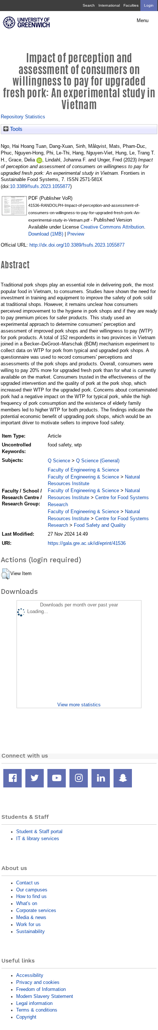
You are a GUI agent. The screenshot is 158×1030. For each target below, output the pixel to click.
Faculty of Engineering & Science (83, 470)
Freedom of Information (41, 989)
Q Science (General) (97, 460)
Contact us (27, 882)
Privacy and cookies (38, 982)
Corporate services (36, 910)
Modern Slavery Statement (44, 996)
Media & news (31, 917)
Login (149, 5)
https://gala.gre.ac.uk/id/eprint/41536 (87, 543)
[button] (5, 574)
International (109, 5)
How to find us (31, 896)
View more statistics (79, 704)
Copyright (26, 1017)
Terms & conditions (36, 1010)
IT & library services (37, 838)
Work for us (28, 924)
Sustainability (30, 931)
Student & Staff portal (39, 831)
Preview (75, 234)
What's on (26, 903)
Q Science (59, 460)
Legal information (34, 1003)
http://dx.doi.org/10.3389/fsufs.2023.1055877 (77, 245)
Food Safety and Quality (100, 525)
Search (89, 5)
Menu (142, 20)
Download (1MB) (45, 234)
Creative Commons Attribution (112, 227)
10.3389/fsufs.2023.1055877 (40, 186)
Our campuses (31, 889)
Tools (15, 129)
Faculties (131, 5)
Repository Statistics (23, 116)
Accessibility (29, 975)
